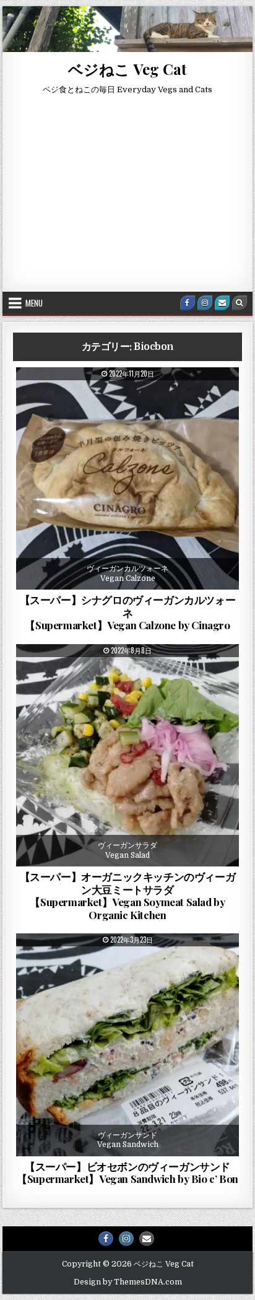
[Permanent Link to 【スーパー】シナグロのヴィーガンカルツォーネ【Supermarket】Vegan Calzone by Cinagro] (127, 478)
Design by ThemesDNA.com (128, 1282)
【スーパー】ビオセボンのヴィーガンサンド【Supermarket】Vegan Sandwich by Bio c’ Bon (127, 1172)
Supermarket (154, 398)
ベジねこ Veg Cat (127, 69)
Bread (105, 398)
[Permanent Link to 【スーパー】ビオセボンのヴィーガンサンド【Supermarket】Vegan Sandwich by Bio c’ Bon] (127, 1044)
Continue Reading (166, 582)
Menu (34, 303)
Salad (97, 674)
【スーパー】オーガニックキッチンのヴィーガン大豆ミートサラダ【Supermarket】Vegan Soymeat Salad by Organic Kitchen (128, 895)
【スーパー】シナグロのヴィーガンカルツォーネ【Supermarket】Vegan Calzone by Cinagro (128, 612)
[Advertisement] (127, 199)
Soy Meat (140, 674)
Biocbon (63, 398)
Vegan (205, 398)
